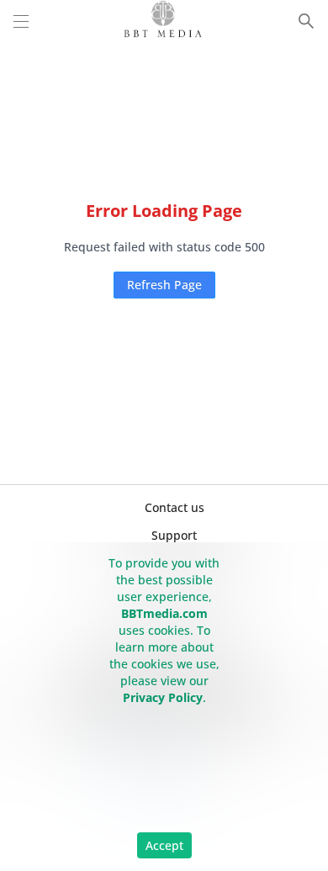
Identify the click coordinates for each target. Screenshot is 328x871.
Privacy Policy (163, 697)
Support (174, 535)
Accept (164, 845)
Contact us (174, 507)
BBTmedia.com (164, 613)
